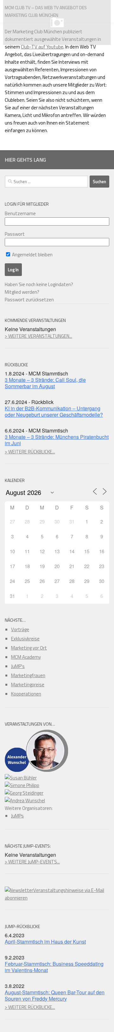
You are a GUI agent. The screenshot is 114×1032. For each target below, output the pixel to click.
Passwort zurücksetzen (29, 299)
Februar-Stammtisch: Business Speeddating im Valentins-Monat (54, 967)
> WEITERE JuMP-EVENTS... (32, 861)
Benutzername (20, 213)
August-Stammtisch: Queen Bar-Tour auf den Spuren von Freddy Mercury (54, 995)
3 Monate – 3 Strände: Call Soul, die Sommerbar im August (45, 383)
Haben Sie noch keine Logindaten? (39, 284)
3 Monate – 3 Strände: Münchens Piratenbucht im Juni (57, 440)
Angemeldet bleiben (32, 254)
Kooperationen (26, 693)
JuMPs (17, 815)
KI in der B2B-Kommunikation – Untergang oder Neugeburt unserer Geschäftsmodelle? (54, 411)
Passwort (15, 234)
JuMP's (18, 666)
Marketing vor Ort (29, 647)
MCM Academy (26, 657)
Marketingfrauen (28, 675)
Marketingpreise (27, 684)
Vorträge (20, 629)
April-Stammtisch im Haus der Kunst (45, 941)
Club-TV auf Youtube (42, 46)
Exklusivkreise (25, 638)
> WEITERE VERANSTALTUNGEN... (38, 336)
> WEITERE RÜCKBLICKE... (30, 451)
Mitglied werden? (22, 292)
